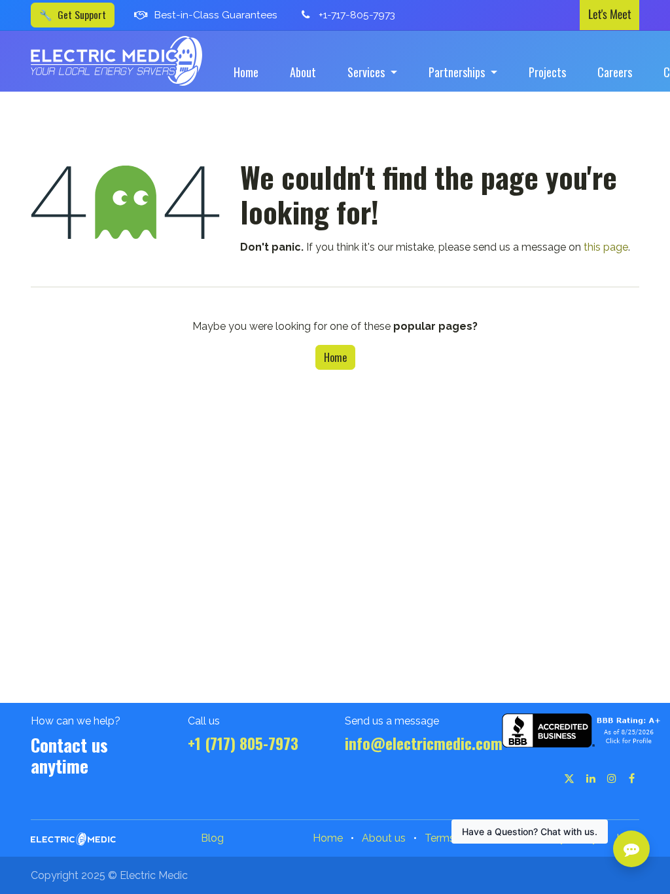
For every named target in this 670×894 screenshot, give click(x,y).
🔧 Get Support (72, 14)
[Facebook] (631, 778)
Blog (212, 838)
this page (606, 247)
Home (335, 357)
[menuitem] (246, 72)
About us (384, 838)
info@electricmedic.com (423, 743)
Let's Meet (609, 14)
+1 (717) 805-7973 (243, 743)
